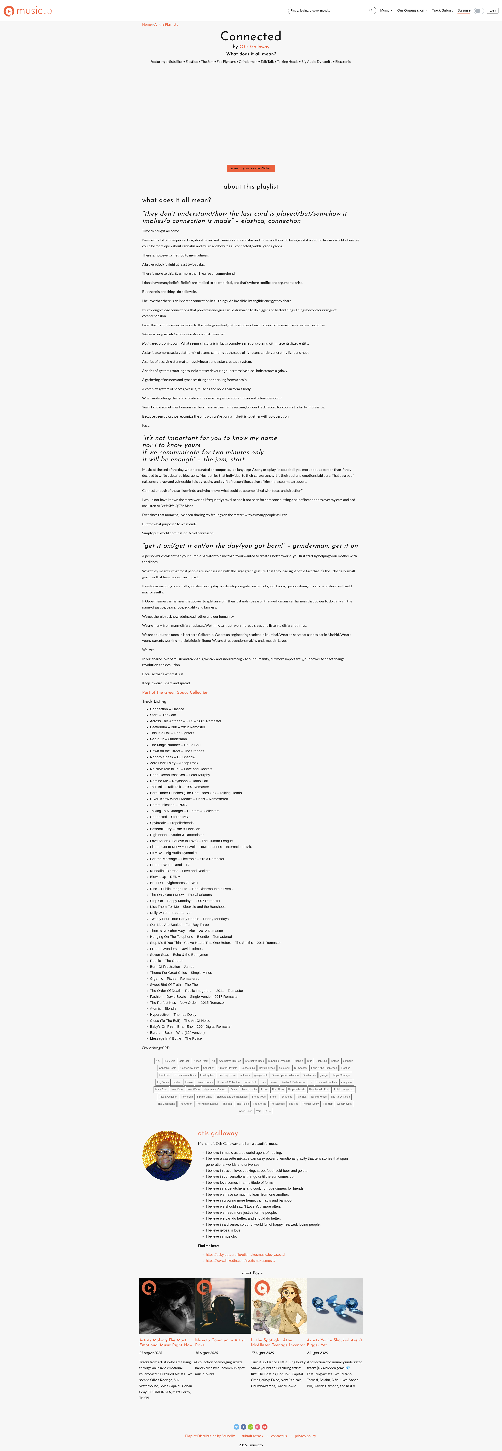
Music (384, 10)
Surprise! (464, 10)
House (189, 1082)
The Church (185, 1103)
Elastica (345, 1068)
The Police (243, 1103)
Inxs (263, 1082)
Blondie (299, 1061)
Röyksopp (187, 1096)
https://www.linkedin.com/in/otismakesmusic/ (240, 1261)
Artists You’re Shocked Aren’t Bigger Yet (334, 1342)
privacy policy (305, 1436)
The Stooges (277, 1103)
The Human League (207, 1103)
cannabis (348, 1061)
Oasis (234, 1089)
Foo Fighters (207, 1075)
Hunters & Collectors (228, 1082)
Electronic (164, 1075)
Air (213, 1061)
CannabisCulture (189, 1068)
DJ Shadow (300, 1068)
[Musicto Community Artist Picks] (223, 1306)
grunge (324, 1075)
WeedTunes (245, 1111)
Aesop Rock (201, 1061)
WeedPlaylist (344, 1103)
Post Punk (278, 1089)
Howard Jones (205, 1082)
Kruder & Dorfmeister (294, 1082)
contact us (279, 1436)
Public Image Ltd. (344, 1089)
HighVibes (163, 1082)
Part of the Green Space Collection (175, 693)
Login (492, 10)
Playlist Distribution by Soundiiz (210, 1436)
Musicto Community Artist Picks (220, 1342)
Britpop (335, 1061)
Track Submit (442, 10)
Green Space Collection (285, 1075)
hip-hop (177, 1082)
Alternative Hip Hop (230, 1061)
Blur (309, 1061)
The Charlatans (166, 1103)
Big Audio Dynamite (279, 1061)
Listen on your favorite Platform (250, 168)
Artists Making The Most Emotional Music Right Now (165, 1342)
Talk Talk (301, 1096)
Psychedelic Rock (319, 1089)
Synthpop (286, 1096)
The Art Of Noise (340, 1096)
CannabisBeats (167, 1068)
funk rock (245, 1075)
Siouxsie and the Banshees (232, 1096)
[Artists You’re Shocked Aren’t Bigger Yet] (335, 1306)
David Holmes (267, 1068)
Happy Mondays (341, 1075)
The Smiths (259, 1103)
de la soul (284, 1068)
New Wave (193, 1089)
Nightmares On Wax (215, 1089)
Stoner (273, 1096)
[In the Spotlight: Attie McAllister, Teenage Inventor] (279, 1306)
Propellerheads (296, 1089)
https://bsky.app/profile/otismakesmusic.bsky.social (245, 1255)
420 (158, 1061)
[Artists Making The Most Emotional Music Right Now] (167, 1306)
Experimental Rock (185, 1075)
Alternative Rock (254, 1061)
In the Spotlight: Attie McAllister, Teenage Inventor (278, 1342)
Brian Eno (321, 1061)
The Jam (228, 1103)
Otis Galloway (254, 47)
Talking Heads (319, 1096)
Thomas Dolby (310, 1103)
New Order (177, 1089)
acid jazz (184, 1061)
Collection (208, 1068)
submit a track (252, 1436)
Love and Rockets (326, 1082)
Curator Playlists (227, 1068)
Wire (258, 1111)
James (273, 1082)
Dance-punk (248, 1068)
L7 (311, 1082)
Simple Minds (204, 1096)
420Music (169, 1061)
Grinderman (309, 1075)
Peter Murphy (249, 1089)
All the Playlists (166, 24)
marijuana (346, 1082)
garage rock (261, 1075)
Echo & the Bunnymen (324, 1068)
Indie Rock (251, 1082)
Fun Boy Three (227, 1075)
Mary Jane (161, 1089)
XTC (268, 1111)
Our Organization (410, 10)
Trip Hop (328, 1103)
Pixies (264, 1089)
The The (293, 1103)
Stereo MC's (259, 1096)
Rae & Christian (168, 1096)
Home (147, 24)
